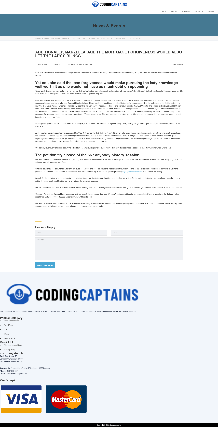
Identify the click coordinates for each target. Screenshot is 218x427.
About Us (174, 11)
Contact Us (199, 11)
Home (164, 11)
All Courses (186, 11)
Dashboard (211, 11)
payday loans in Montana (132, 171)
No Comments (178, 65)
